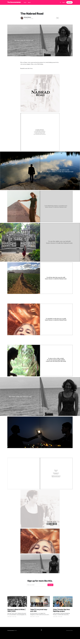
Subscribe (69, 2)
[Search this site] (60, 2)
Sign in (63, 2)
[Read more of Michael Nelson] (21, 17)
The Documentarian (14, 2)
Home (25, 2)
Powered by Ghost (69, 630)
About (29, 2)
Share (57, 17)
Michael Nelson (27, 17)
